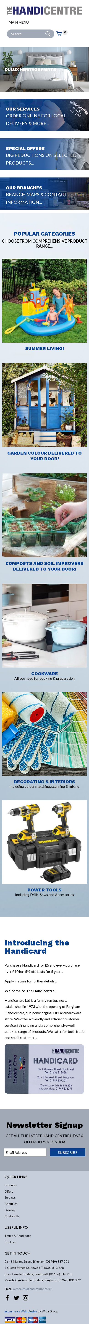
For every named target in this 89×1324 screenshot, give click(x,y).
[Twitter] (16, 1298)
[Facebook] (7, 1298)
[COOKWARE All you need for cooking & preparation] (44, 581)
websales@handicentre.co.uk (32, 1289)
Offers (9, 1191)
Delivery (10, 1210)
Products (11, 1185)
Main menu (19, 22)
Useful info (16, 1227)
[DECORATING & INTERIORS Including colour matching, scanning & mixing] (44, 689)
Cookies (10, 1242)
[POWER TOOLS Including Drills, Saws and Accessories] (44, 797)
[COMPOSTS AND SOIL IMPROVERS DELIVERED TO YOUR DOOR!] (44, 470)
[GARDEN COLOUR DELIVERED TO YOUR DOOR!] (44, 360)
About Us (11, 1204)
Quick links (16, 1176)
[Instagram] (25, 1298)
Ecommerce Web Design (21, 1311)
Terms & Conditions (18, 1236)
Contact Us (12, 1216)
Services (10, 1197)
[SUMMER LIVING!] (44, 256)
